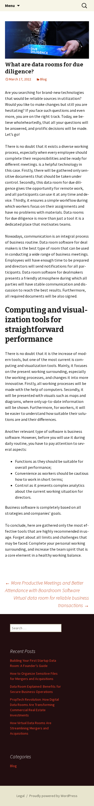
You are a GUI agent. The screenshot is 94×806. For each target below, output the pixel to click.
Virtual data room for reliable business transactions (51, 601)
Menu (10, 5)
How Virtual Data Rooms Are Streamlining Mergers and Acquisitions (30, 728)
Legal (21, 796)
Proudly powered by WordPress (53, 796)
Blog (43, 79)
